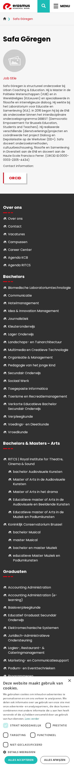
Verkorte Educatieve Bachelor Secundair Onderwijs (32, 406)
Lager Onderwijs (21, 334)
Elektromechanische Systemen (33, 627)
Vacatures (16, 234)
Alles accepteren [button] (21, 760)
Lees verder (32, 718)
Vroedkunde (18, 432)
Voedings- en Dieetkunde (28, 424)
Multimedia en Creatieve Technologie (38, 349)
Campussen (17, 242)
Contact (15, 226)
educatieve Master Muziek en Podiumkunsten (36, 558)
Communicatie (20, 295)
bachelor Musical (26, 532)
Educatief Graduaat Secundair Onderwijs (32, 617)
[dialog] (37, 722)
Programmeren (20, 676)
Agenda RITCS (19, 265)
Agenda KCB (18, 257)
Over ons (15, 218)
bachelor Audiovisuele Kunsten (37, 471)
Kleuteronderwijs (21, 326)
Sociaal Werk (18, 380)
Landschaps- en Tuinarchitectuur (35, 342)
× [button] (69, 680)
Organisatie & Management (30, 357)
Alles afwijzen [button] (55, 760)
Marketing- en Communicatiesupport (38, 660)
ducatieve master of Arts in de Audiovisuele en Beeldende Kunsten (41, 502)
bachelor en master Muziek (35, 547)
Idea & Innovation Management (33, 311)
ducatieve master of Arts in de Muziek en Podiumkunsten (38, 514)
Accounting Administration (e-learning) (32, 597)
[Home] (16, 6)
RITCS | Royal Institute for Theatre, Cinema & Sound (35, 461)
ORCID (15, 178)
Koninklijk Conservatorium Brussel (35, 524)
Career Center (20, 249)
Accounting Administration (29, 587)
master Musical (25, 540)
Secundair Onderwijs (24, 373)
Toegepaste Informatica (28, 388)
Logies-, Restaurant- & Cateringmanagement (26, 650)
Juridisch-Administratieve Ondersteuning (29, 638)
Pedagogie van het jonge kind (31, 365)
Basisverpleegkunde (24, 607)
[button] (37, 752)
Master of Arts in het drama (35, 491)
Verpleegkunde (20, 416)
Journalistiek (18, 318)
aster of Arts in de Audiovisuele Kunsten (39, 482)
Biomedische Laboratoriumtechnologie (39, 287)
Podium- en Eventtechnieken (31, 668)
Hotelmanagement (23, 303)
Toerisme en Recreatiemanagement (37, 396)
